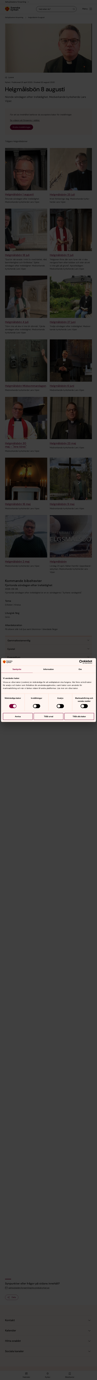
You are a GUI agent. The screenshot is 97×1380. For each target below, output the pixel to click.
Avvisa (18, 716)
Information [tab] (48, 669)
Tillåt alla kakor (79, 716)
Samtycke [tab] (17, 669)
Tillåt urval (48, 716)
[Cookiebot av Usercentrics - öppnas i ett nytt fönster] (83, 662)
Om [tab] (80, 669)
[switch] (36, 706)
